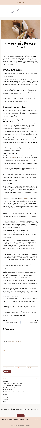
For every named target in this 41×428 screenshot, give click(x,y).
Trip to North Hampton (7, 389)
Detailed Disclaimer (23, 419)
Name (5, 367)
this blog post (14, 157)
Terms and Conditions (13, 419)
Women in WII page (23, 198)
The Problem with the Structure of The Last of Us (13, 391)
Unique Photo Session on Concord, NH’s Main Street (14, 383)
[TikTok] (33, 420)
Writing (20, 41)
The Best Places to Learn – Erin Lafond (15, 335)
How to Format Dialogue (33, 321)
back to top (20, 415)
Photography (5, 397)
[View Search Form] (39, 2)
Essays (4, 396)
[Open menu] (24, 11)
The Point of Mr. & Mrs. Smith (9, 387)
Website (29, 367)
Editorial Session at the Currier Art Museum (12, 385)
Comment (5, 350)
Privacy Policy (5, 419)
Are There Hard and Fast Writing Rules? (10, 322)
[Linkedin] (38, 420)
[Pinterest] (35, 420)
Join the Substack (20, 2)
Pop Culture (5, 399)
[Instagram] (31, 420)
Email (17, 367)
